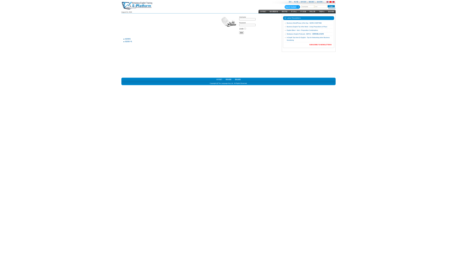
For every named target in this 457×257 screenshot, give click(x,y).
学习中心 (294, 11)
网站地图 (228, 79)
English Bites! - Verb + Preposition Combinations (302, 30)
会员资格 (320, 2)
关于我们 (263, 11)
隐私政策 (238, 79)
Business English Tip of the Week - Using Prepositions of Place (307, 27)
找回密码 (128, 39)
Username (242, 17)
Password (242, 23)
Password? (332, 8)
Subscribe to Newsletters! (320, 45)
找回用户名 (128, 41)
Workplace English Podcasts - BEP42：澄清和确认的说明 (305, 34)
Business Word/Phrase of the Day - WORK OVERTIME (304, 23)
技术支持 (303, 2)
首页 (290, 2)
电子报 (296, 2)
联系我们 (311, 2)
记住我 (241, 29)
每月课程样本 (274, 11)
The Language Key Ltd (225, 83)
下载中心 (322, 11)
